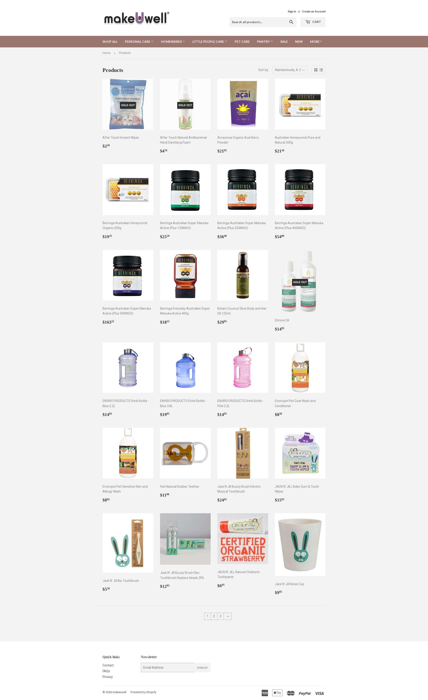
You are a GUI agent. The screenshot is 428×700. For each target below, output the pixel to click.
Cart (316, 22)
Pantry (263, 41)
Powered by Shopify (143, 692)
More (314, 41)
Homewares (171, 41)
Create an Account (313, 11)
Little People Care (208, 41)
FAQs (106, 671)
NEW (299, 41)
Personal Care (138, 41)
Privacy (108, 677)
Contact (108, 665)
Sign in (292, 11)
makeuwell (119, 692)
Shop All (110, 41)
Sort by (263, 70)
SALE (284, 41)
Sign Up (202, 667)
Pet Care (242, 41)
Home (106, 53)
